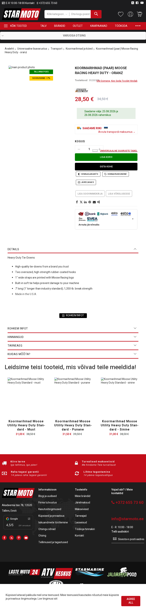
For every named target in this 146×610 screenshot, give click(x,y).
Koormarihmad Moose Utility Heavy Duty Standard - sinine (119, 425)
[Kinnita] (90, 202)
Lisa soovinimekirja (90, 193)
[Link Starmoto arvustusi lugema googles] (18, 530)
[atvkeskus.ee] (57, 578)
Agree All (131, 601)
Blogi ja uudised (47, 496)
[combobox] (85, 14)
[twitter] (11, 537)
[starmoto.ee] (21, 14)
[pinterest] (18, 537)
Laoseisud (81, 523)
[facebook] (4, 537)
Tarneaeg (15, 346)
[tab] (73, 249)
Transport (56, 49)
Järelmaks (87, 182)
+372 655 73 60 (48, 3)
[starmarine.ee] (89, 578)
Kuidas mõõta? (19, 354)
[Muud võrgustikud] (99, 202)
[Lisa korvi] (17, 400)
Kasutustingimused (49, 509)
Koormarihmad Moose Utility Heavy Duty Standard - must (26, 425)
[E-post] (94, 202)
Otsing (42, 536)
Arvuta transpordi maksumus (115, 132)
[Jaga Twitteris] (81, 202)
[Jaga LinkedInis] (85, 202)
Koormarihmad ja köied (79, 49)
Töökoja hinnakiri (85, 529)
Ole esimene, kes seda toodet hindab (117, 81)
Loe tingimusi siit (47, 599)
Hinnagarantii (89, 174)
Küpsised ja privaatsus (51, 516)
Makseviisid (82, 509)
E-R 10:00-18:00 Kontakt (20, 3)
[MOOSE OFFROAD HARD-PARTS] (81, 90)
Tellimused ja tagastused (53, 542)
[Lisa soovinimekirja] (26, 400)
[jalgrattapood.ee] (122, 578)
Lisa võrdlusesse (119, 193)
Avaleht (9, 49)
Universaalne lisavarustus (32, 49)
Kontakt (79, 536)
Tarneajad (80, 516)
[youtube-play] (26, 537)
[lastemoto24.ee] (24, 578)
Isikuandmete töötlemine (53, 523)
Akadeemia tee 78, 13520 (17, 505)
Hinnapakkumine (117, 174)
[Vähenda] (79, 149)
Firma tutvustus (47, 503)
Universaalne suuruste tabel (118, 151)
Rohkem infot (18, 329)
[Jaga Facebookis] (77, 202)
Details (13, 249)
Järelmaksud (82, 503)
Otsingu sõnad (47, 529)
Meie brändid (82, 496)
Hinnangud (16, 337)
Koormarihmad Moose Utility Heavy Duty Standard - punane (73, 425)
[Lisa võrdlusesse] (35, 400)
